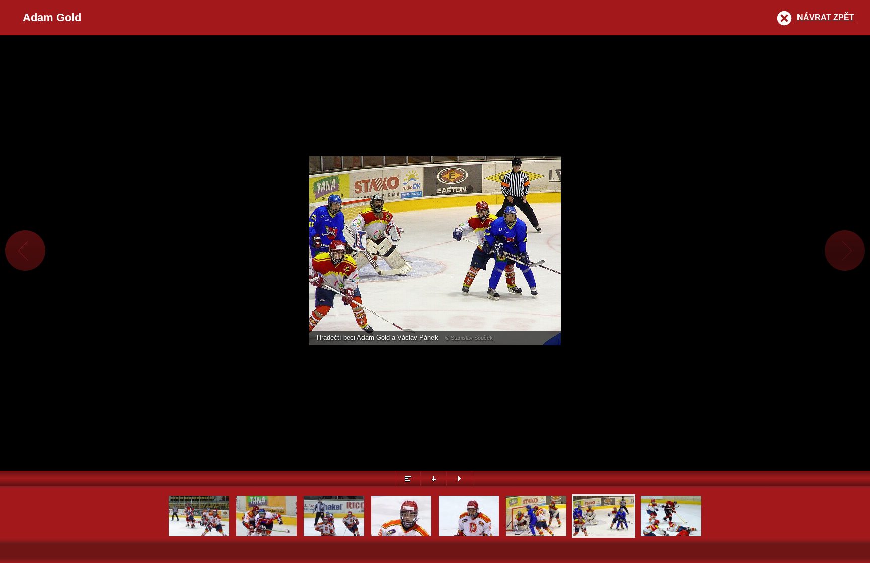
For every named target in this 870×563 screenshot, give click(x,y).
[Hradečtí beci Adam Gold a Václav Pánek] (603, 535)
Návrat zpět (825, 17)
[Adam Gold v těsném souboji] (266, 535)
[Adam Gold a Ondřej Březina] (334, 535)
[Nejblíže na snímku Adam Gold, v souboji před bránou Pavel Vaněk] (199, 535)
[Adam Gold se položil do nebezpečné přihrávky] (671, 535)
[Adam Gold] (401, 535)
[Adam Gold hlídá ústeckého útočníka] (536, 535)
